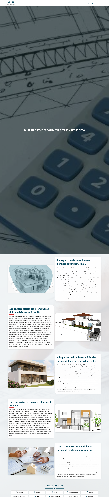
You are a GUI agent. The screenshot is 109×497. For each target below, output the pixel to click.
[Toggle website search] (102, 3)
